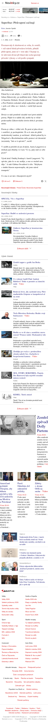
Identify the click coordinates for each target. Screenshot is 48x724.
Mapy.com (22, 667)
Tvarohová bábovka (32, 632)
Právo (3, 28)
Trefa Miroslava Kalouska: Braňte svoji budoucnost (29, 314)
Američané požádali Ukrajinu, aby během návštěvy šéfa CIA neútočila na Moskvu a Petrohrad (6, 492)
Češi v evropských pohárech (23, 674)
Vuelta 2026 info (31, 599)
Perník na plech (30, 638)
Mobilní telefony (32, 689)
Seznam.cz (35, 3)
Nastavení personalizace (30, 713)
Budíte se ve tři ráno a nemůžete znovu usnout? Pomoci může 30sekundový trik (29, 333)
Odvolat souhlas (14, 713)
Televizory (22, 696)
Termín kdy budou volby (10, 608)
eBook (6, 36)
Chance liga (6, 623)
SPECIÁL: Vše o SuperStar (12, 198)
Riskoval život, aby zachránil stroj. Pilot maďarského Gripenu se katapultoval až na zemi (29, 294)
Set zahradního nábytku (32, 682)
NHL (3, 638)
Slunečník (9, 682)
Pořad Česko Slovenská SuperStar (29, 188)
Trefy (15, 318)
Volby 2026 (6, 599)
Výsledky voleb (7, 605)
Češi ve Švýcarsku (8, 655)
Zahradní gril (19, 685)
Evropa (15, 299)
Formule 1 (5, 635)
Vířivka (28, 685)
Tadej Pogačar (30, 608)
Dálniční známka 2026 (33, 649)
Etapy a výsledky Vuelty (33, 602)
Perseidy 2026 (17, 671)
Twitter (17, 708)
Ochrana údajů (36, 710)
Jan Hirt (28, 605)
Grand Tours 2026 (31, 615)
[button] (24, 74)
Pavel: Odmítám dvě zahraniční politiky (24, 487)
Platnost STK (29, 661)
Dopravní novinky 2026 (33, 652)
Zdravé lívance (30, 629)
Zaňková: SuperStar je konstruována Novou (27, 229)
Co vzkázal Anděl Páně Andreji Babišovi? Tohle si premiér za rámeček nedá (29, 281)
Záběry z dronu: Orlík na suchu (39, 487)
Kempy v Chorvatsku (9, 646)
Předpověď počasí (34, 667)
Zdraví (15, 337)
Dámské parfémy (26, 693)
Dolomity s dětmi (8, 661)
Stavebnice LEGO (11, 693)
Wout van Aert (30, 612)
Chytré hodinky (33, 696)
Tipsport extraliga (8, 629)
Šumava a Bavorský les (10, 652)
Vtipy (15, 287)
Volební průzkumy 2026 (10, 602)
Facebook (9, 708)
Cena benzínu (29, 671)
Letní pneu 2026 (31, 646)
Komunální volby (8, 615)
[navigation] (2, 3)
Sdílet (14, 36)
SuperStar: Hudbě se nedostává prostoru (17, 213)
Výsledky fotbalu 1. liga (10, 626)
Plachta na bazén (27, 678)
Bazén (17, 678)
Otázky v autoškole (32, 658)
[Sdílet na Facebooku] (42, 181)
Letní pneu (37, 693)
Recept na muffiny (31, 626)
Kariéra (32, 708)
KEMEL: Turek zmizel (22, 394)
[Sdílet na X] (45, 181)
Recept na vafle (30, 635)
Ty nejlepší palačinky (32, 623)
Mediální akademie (11, 710)
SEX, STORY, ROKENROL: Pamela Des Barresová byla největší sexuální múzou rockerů (28, 375)
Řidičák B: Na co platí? (33, 655)
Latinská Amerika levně (10, 658)
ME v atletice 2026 (8, 632)
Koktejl (15, 359)
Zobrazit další (22, 248)
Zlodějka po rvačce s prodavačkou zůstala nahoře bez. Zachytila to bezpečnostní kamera (27, 354)
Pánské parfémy (23, 700)
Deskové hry (12, 696)
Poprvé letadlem (7, 649)
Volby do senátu (7, 612)
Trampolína (39, 678)
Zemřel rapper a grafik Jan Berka (26, 262)
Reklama (25, 708)
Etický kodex (24, 710)
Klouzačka (18, 682)
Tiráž (38, 708)
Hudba (15, 265)
